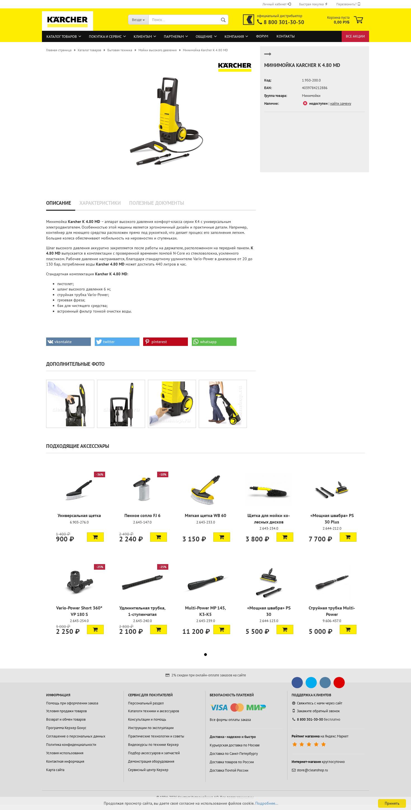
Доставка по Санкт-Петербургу (234, 753)
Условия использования (64, 753)
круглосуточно (318, 761)
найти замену (340, 103)
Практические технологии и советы (156, 736)
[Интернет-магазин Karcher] (67, 28)
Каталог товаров (61, 36)
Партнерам (174, 36)
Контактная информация (65, 761)
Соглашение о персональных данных (75, 736)
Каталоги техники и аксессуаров (153, 711)
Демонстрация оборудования (151, 761)
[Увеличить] (70, 404)
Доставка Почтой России (229, 770)
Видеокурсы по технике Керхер (153, 744)
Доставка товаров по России (232, 762)
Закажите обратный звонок (318, 711)
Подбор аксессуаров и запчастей (154, 753)
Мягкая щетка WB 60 (205, 515)
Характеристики (100, 203)
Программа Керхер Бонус (66, 727)
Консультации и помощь (147, 719)
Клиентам (143, 36)
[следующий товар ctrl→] (267, 56)
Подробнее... (266, 803)
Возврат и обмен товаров (66, 719)
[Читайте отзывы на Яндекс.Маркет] (310, 744)
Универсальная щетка (79, 515)
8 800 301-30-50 (284, 22)
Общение (204, 36)
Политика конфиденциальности (71, 744)
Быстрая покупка (312, 4)
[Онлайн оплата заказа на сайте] (238, 708)
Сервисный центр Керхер (148, 769)
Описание (58, 203)
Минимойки (311, 95)
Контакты (286, 36)
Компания (234, 36)
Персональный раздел (146, 703)
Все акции (355, 36)
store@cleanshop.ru (312, 770)
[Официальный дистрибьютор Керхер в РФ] (248, 19)
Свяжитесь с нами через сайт (319, 703)
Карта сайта (55, 769)
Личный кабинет (275, 4)
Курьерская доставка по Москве (235, 745)
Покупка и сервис (105, 36)
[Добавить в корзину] (95, 536)
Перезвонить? (346, 4)
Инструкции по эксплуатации (151, 727)
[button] (68, 342)
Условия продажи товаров (66, 711)
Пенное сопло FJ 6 (142, 515)
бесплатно (318, 719)
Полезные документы (156, 203)
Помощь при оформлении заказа (72, 703)
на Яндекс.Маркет (320, 736)
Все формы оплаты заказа (230, 719)
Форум (262, 36)
